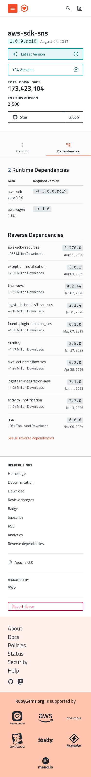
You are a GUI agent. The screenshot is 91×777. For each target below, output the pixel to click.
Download (16, 491)
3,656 (74, 117)
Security (17, 662)
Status (16, 653)
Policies (17, 645)
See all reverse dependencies (31, 438)
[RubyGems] (24, 8)
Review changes (21, 500)
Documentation (20, 482)
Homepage (17, 473)
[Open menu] (12, 8)
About (15, 628)
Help (13, 670)
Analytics (15, 535)
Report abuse (23, 606)
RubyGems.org (30, 700)
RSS (11, 526)
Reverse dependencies (26, 543)
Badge (13, 508)
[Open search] (68, 8)
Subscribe (15, 517)
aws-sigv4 (16, 212)
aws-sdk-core (15, 194)
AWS (12, 587)
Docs (13, 637)
